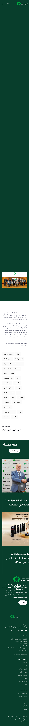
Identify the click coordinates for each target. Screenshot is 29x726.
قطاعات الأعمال (22, 696)
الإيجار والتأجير (23, 672)
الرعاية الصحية (23, 681)
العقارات (24, 684)
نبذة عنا (25, 699)
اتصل (25, 709)
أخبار (25, 702)
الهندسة (25, 666)
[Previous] (5, 280)
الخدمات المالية (23, 669)
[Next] (23, 280)
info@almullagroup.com (20, 654)
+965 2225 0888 (23, 651)
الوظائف (25, 706)
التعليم (25, 678)
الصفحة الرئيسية (22, 693)
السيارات (24, 662)
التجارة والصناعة (22, 675)
